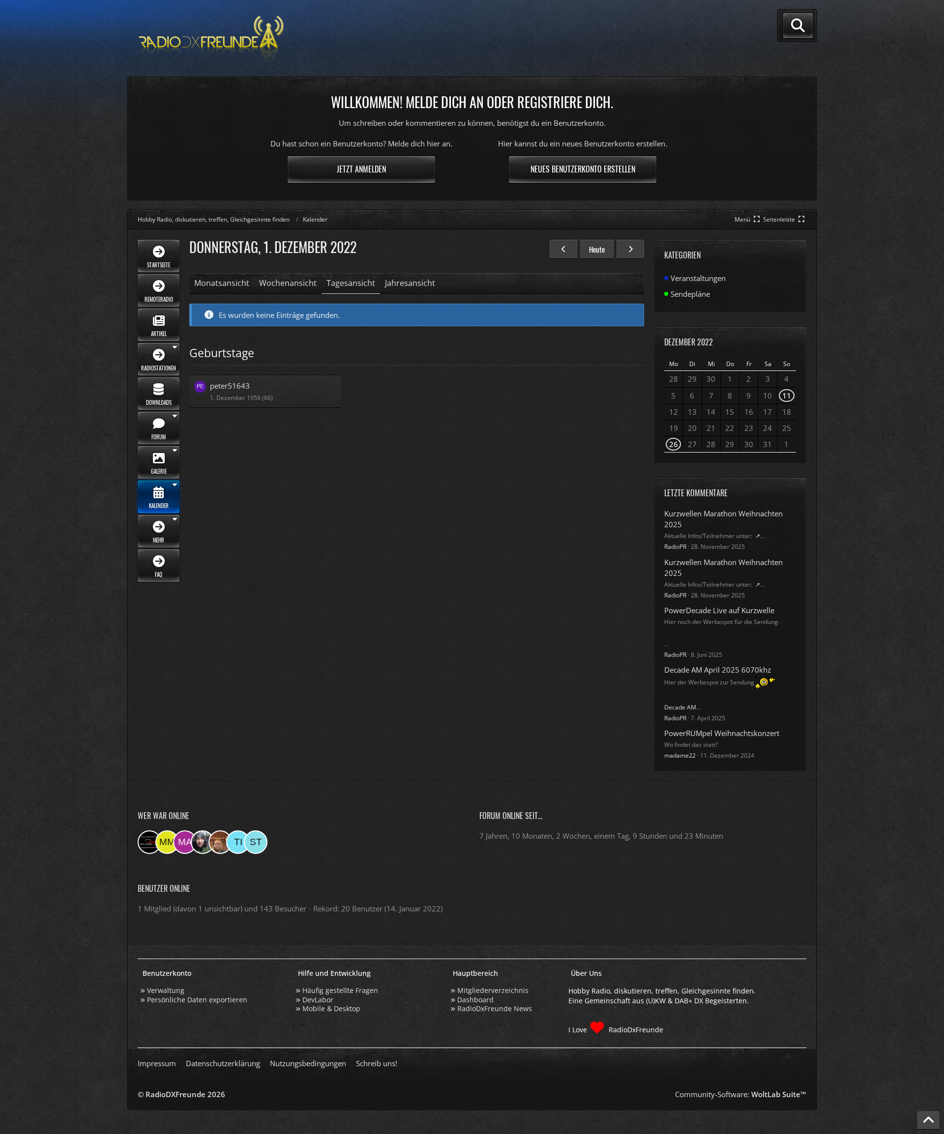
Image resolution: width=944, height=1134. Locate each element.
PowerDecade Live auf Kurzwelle (719, 610)
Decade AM (680, 707)
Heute (597, 249)
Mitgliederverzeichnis (493, 990)
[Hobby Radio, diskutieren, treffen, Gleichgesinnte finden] (211, 38)
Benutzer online (164, 888)
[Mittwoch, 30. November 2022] (563, 249)
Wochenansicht (288, 283)
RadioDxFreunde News (494, 1008)
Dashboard (475, 999)
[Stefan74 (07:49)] (255, 842)
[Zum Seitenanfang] (928, 1120)
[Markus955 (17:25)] (185, 842)
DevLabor (317, 999)
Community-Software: (740, 1094)
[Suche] (798, 25)
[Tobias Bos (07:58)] (220, 842)
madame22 (680, 755)
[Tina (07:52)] (238, 842)
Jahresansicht (410, 283)
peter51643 (230, 386)
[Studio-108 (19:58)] (149, 842)
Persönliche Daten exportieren (197, 999)
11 (786, 395)
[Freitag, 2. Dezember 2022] (630, 249)
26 (673, 444)
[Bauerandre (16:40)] (202, 842)
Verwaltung (165, 990)
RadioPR (675, 546)
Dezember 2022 (688, 342)
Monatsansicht (221, 283)
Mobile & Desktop (331, 1008)
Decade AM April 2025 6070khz (717, 670)
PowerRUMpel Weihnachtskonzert (721, 733)
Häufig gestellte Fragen (340, 990)
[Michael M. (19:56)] (167, 842)
